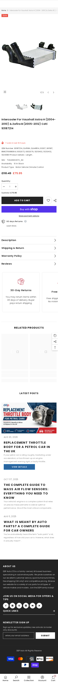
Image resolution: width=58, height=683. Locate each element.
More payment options (29, 216)
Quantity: (6, 181)
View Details (19, 466)
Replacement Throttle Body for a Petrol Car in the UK (27, 447)
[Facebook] (6, 605)
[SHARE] (54, 200)
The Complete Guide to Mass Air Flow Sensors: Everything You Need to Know (26, 491)
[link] (14, 375)
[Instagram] (12, 605)
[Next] (53, 92)
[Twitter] (39, 605)
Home (3, 10)
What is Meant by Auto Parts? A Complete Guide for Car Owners (27, 526)
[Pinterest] (19, 605)
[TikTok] (26, 605)
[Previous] (48, 92)
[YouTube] (32, 605)
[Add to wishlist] (48, 200)
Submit (45, 635)
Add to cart (22, 200)
